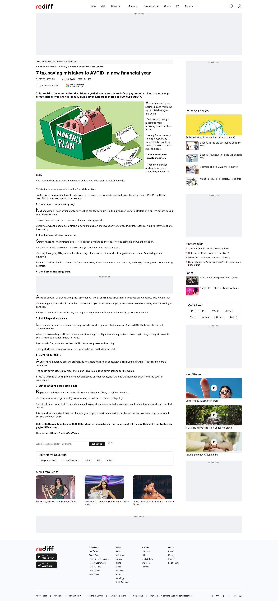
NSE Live (145, 555)
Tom (192, 317)
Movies (119, 559)
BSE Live (145, 551)
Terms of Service (95, 596)
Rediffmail (93, 551)
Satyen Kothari (48, 460)
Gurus (167, 6)
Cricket (119, 567)
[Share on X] (217, 596)
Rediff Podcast (122, 582)
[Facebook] (223, 596)
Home (92, 6)
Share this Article (50, 85)
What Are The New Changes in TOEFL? (209, 257)
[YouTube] (235, 596)
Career (171, 559)
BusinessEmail (151, 6)
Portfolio (145, 567)
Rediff (233, 317)
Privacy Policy (75, 596)
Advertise (58, 596)
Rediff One (93, 555)
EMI (99, 460)
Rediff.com (162, 596)
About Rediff (41, 596)
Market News (147, 559)
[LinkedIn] (240, 596)
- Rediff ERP (94, 574)
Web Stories (194, 374)
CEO (109, 460)
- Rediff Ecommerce (97, 563)
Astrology (120, 578)
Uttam (219, 317)
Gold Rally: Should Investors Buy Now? (209, 253)
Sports (118, 563)
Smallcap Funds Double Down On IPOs (208, 248)
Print (113, 443)
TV (177, 6)
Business (120, 555)
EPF (192, 311)
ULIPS (87, 460)
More (188, 6)
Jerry (228, 311)
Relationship (173, 563)
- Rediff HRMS (95, 567)
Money (131, 6)
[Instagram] (229, 596)
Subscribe (97, 444)
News (114, 6)
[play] (214, 388)
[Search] (231, 6)
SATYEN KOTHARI (47, 79)
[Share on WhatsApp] (211, 596)
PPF (203, 311)
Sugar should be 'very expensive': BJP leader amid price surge (214, 263)
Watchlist (146, 563)
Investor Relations (118, 596)
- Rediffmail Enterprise (98, 559)
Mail (103, 6)
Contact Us (138, 596)
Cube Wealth (70, 460)
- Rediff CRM (94, 571)
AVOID (215, 311)
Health (171, 551)
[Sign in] (239, 6)
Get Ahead (49, 66)
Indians (205, 317)
